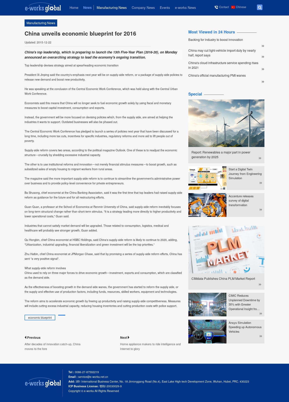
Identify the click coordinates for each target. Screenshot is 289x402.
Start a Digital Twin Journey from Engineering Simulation (245, 173)
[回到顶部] (284, 397)
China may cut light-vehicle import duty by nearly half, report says (222, 52)
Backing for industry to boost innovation (215, 39)
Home (74, 7)
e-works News (185, 7)
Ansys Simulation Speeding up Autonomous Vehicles (245, 326)
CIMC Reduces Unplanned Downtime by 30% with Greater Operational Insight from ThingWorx (244, 302)
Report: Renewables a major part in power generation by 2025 (220, 154)
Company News (143, 7)
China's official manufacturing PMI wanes (217, 75)
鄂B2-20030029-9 (95, 386)
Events (165, 7)
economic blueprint (40, 317)
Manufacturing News (112, 7)
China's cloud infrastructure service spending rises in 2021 (223, 65)
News (87, 7)
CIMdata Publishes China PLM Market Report (223, 278)
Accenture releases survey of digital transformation (241, 200)
